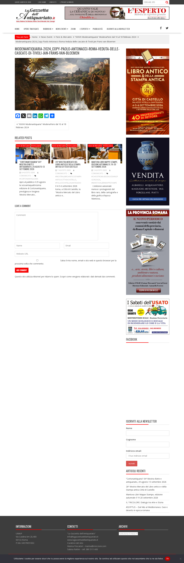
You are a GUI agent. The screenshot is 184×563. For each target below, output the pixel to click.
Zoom (73, 28)
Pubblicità (97, 28)
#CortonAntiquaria (28, 179)
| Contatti (53, 2)
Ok (167, 558)
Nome (129, 428)
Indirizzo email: (134, 451)
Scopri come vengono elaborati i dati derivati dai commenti (87, 276)
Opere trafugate (31, 28)
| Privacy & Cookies (66, 2)
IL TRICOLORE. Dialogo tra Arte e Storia (144, 502)
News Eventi (61, 28)
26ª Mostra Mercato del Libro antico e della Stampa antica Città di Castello (67, 164)
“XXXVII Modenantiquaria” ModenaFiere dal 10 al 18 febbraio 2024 (41, 126)
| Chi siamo (42, 2)
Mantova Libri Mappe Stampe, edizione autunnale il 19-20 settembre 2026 (104, 164)
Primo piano (36, 146)
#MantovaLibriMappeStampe (104, 183)
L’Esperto (84, 28)
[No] (180, 558)
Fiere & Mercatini (23, 146)
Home (17, 28)
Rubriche (47, 28)
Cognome (131, 439)
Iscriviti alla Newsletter (118, 28)
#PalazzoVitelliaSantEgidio (68, 183)
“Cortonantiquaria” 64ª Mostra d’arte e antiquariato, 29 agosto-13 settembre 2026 (32, 165)
